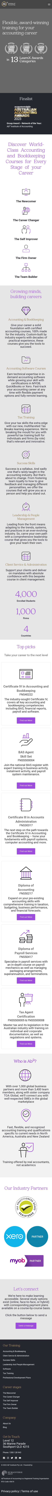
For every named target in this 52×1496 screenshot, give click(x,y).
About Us (7, 1423)
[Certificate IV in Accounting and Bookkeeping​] (26, 674)
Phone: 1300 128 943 (12, 1452)
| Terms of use (29, 1491)
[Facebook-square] (4, 1458)
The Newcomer (9, 1393)
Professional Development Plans (17, 1378)
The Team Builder (10, 1408)
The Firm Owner (9, 1404)
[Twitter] (12, 1458)
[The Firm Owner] (26, 248)
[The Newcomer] (26, 191)
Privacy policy (10, 1491)
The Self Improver (10, 1400)
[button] (49, 4)
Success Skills (9, 1360)
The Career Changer (11, 1397)
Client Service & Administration (16, 1356)
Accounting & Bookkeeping (14, 1351)
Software (7, 1369)
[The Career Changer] (26, 210)
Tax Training (8, 1373)
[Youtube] (20, 1458)
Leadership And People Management (18, 1364)
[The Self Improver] (26, 229)
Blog (5, 1427)
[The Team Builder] (26, 267)
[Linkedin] (16, 1458)
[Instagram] (8, 1458)
